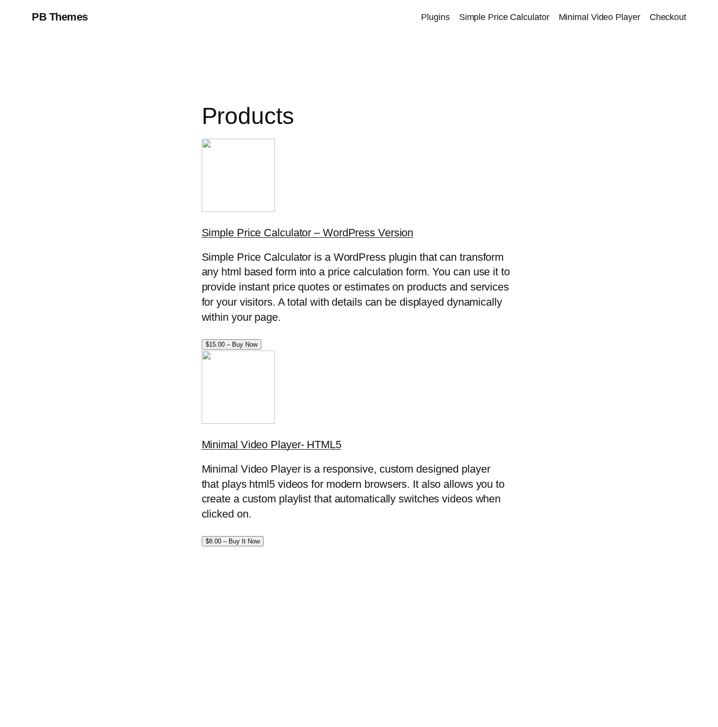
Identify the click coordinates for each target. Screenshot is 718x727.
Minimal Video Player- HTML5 (271, 444)
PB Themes (60, 17)
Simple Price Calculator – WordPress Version (308, 233)
